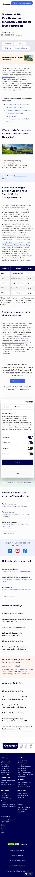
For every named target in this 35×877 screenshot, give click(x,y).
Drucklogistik (22, 770)
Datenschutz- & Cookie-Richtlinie (17, 871)
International (5, 770)
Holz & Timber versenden (25, 774)
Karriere (3, 829)
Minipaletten (5, 797)
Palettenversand (6, 763)
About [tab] (29, 407)
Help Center (21, 811)
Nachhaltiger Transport (8, 804)
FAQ (19, 813)
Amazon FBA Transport (25, 782)
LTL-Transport (5, 766)
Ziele (2, 801)
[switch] (30, 442)
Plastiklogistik (22, 768)
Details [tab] (17, 407)
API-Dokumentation (24, 807)
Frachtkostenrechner (7, 784)
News (2, 831)
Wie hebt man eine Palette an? (13, 613)
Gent (27, 245)
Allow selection (17, 468)
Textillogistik (21, 776)
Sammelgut (4, 765)
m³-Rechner (4, 782)
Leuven (4, 247)
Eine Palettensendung (10, 243)
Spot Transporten (8, 77)
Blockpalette (5, 795)
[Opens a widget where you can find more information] (28, 874)
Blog (2, 832)
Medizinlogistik (22, 761)
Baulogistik (21, 765)
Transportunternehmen (8, 806)
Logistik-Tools (5, 777)
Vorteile (3, 803)
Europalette (4, 793)
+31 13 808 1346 (5, 822)
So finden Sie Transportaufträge (13, 627)
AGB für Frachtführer (17, 861)
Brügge (22, 245)
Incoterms (21, 797)
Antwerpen (9, 245)
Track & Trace (5, 774)
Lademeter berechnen (8, 780)
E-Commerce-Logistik (24, 766)
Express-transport (6, 761)
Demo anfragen (22, 793)
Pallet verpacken (23, 809)
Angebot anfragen (23, 795)
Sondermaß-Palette (7, 799)
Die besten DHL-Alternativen (12, 641)
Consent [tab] (6, 407)
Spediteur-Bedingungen (17, 866)
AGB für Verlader (17, 855)
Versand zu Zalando (24, 786)
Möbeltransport (22, 763)
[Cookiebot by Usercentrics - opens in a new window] (25, 402)
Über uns (4, 825)
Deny (17, 473)
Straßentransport (6, 772)
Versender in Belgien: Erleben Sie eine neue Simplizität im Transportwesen (18, 113)
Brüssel (16, 245)
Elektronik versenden (24, 772)
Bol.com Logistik (23, 784)
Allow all (17, 462)
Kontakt (3, 827)
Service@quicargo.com (8, 820)
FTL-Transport (5, 768)
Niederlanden (7, 235)
